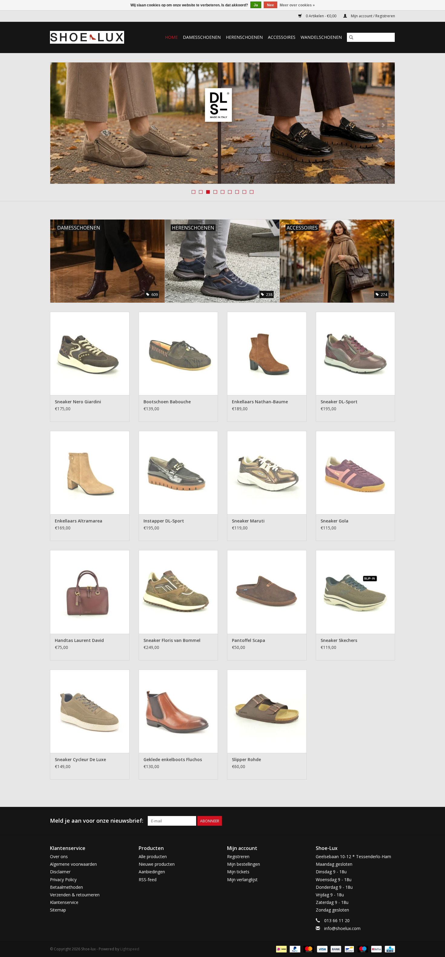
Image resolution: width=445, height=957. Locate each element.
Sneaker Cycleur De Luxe (80, 759)
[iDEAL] (280, 948)
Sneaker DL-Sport (339, 402)
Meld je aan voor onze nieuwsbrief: (96, 821)
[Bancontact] (348, 948)
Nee (270, 5)
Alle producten (153, 856)
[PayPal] (294, 948)
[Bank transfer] (335, 948)
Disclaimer (60, 872)
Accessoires (281, 37)
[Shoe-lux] (92, 37)
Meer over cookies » (297, 5)
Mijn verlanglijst (242, 879)
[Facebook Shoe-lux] (379, 821)
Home (171, 37)
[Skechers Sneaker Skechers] (355, 591)
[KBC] (389, 948)
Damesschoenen (202, 37)
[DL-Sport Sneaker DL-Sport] (355, 353)
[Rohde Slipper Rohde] (267, 711)
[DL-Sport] (222, 123)
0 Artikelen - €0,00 (321, 15)
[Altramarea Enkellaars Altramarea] (90, 472)
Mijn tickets (238, 872)
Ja (256, 5)
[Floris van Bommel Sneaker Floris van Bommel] (178, 591)
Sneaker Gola (334, 521)
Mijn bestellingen (243, 864)
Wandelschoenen (321, 37)
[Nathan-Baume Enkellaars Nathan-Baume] (267, 353)
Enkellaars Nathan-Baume (260, 402)
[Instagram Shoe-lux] (390, 821)
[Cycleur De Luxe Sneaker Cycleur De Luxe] (90, 711)
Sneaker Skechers (339, 640)
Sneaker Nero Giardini (78, 402)
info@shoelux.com (342, 928)
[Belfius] (375, 948)
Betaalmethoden (66, 887)
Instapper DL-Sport (163, 521)
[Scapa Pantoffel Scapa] (267, 591)
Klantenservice (64, 902)
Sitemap (58, 910)
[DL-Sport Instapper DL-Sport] (178, 472)
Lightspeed (129, 949)
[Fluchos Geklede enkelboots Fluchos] (178, 711)
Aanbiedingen (152, 872)
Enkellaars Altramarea (78, 521)
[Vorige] (62, 125)
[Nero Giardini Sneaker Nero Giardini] (90, 353)
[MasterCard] (308, 948)
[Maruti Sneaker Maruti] (267, 472)
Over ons (59, 856)
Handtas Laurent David (79, 640)
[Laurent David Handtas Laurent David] (90, 591)
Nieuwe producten (157, 864)
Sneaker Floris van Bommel (171, 640)
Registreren (238, 856)
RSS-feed (148, 879)
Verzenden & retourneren (75, 895)
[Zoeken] (351, 37)
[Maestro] (362, 948)
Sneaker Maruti (248, 521)
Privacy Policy (63, 879)
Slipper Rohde (246, 759)
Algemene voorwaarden (73, 864)
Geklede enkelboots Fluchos (172, 759)
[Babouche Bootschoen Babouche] (178, 353)
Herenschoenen (244, 37)
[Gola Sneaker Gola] (355, 472)
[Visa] (321, 948)
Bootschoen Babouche (167, 402)
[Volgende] (383, 125)
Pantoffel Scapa (248, 640)
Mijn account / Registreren (372, 15)
